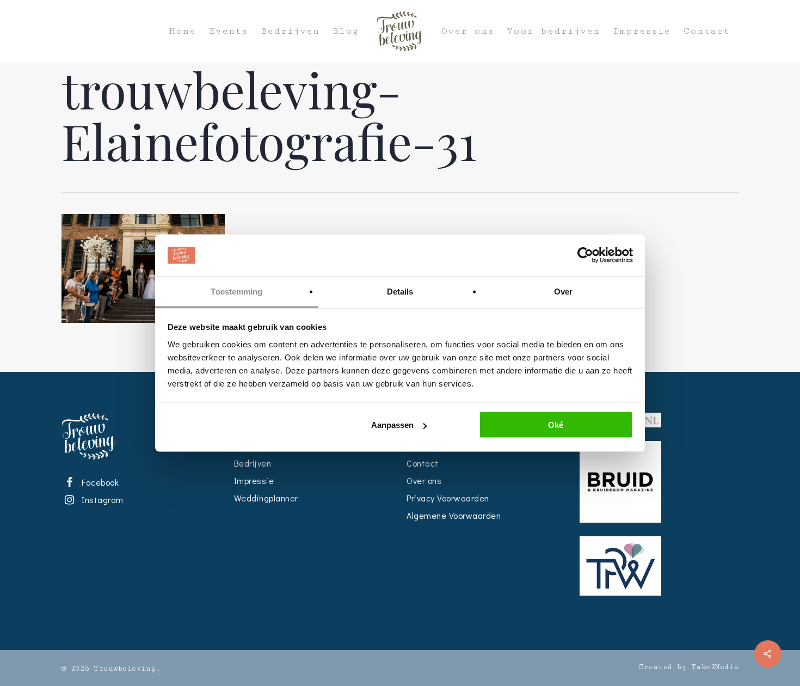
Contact (707, 31)
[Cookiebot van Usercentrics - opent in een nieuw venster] (585, 255)
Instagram (101, 499)
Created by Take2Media (688, 667)
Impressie (641, 31)
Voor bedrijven (553, 31)
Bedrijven (290, 31)
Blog (346, 31)
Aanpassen (392, 425)
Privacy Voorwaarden (448, 498)
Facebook (98, 482)
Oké (555, 425)
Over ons (467, 31)
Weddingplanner (266, 498)
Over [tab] (563, 291)
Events (228, 31)
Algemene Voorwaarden (454, 515)
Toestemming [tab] (236, 291)
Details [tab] (400, 291)
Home (182, 31)
